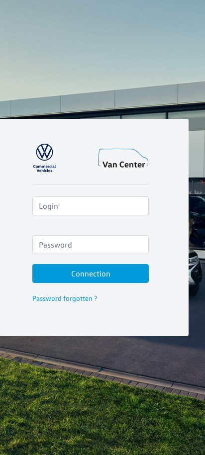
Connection (90, 273)
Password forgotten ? (64, 298)
